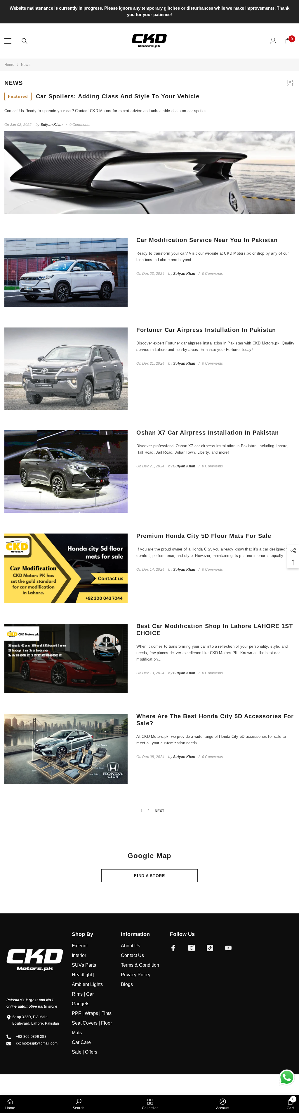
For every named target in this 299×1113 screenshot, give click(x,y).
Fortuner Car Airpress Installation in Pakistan (206, 330)
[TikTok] (210, 948)
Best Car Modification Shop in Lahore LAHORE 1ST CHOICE (214, 629)
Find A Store (149, 875)
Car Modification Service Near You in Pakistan (207, 240)
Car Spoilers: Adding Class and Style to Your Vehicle (103, 96)
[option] (149, 11)
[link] (78, 1104)
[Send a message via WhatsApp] (287, 1077)
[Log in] (273, 41)
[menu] (7, 40)
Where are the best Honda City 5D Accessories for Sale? (215, 719)
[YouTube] (228, 948)
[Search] (24, 40)
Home (9, 65)
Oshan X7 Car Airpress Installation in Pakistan (207, 432)
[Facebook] (173, 948)
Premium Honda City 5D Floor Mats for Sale (203, 536)
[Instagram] (192, 948)
